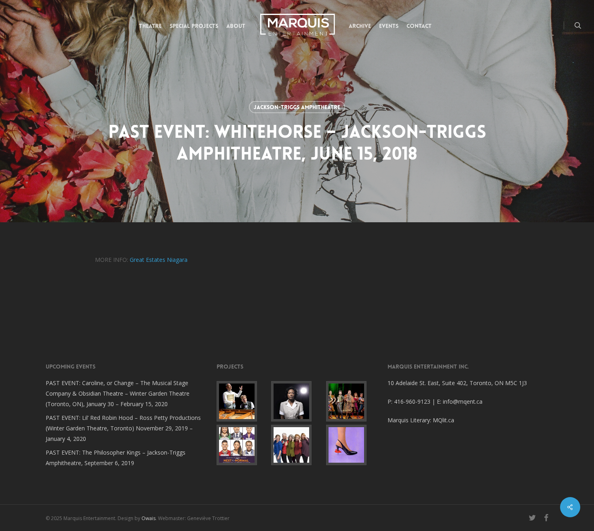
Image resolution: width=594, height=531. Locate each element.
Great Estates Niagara (158, 259)
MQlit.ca (443, 420)
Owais (148, 518)
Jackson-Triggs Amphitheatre (297, 107)
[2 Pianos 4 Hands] (242, 401)
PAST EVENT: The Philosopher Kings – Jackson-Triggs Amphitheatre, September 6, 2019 (115, 458)
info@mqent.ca (463, 401)
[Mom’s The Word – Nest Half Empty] (296, 445)
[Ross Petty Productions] (351, 401)
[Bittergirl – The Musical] (351, 445)
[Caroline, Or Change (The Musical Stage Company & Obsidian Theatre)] (296, 401)
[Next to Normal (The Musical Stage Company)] (242, 445)
